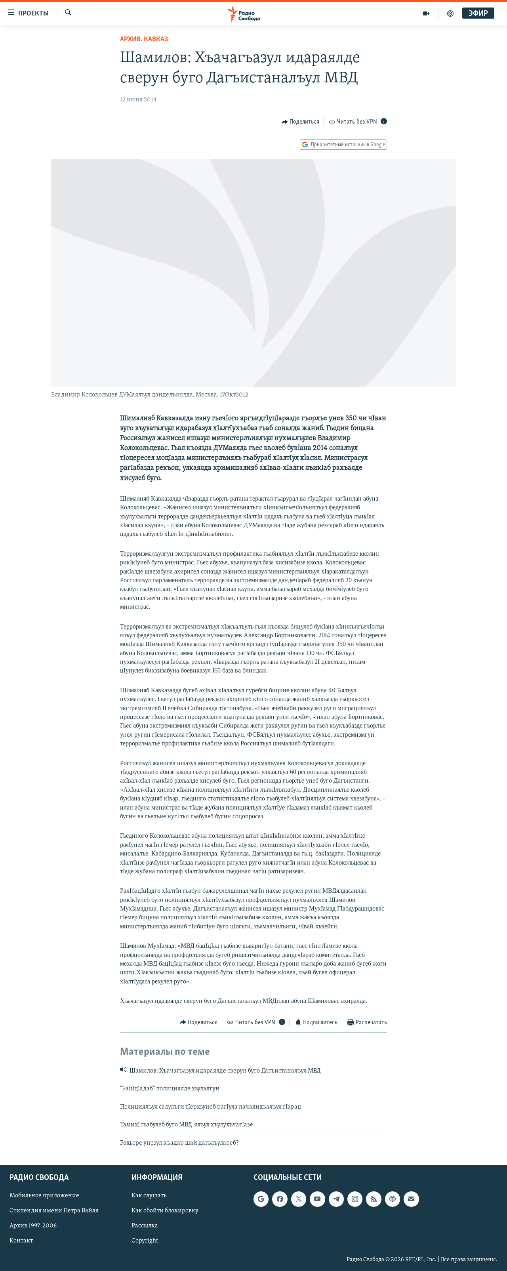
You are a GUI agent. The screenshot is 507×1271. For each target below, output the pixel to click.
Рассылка (145, 1226)
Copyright (145, 1241)
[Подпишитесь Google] (261, 1198)
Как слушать (149, 1196)
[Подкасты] (392, 1198)
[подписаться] (411, 1198)
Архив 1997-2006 (33, 1226)
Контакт (21, 1241)
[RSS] (373, 1198)
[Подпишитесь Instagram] (354, 1198)
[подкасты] (450, 13)
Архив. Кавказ (144, 39)
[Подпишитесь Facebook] (279, 1198)
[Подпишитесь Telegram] (336, 1198)
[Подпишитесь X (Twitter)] (298, 1198)
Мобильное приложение (44, 1196)
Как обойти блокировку (165, 1211)
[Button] (301, 122)
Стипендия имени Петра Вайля (54, 1211)
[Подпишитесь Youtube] (317, 1198)
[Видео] (426, 13)
